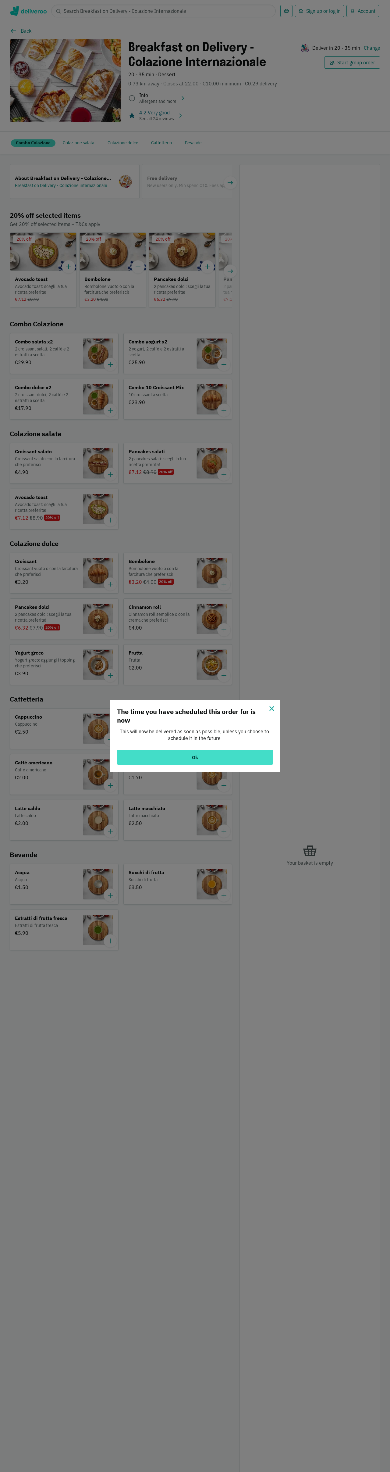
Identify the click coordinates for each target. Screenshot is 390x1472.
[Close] (271, 708)
